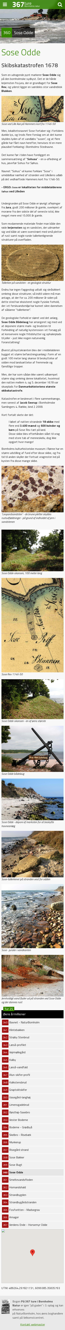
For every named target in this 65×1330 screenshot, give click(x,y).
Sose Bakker (13, 1157)
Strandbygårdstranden (19, 1202)
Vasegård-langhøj (17, 1097)
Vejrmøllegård (14, 1052)
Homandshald (14, 1187)
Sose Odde (13, 1172)
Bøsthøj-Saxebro (16, 1112)
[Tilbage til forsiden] (26, 4)
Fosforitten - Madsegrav (21, 1210)
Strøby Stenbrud (16, 1037)
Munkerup (12, 1142)
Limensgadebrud (16, 1105)
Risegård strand (16, 1150)
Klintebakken (14, 1030)
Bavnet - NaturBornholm (21, 1022)
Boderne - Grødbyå (17, 1127)
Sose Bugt (12, 1165)
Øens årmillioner (14, 1013)
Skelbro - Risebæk (17, 1135)
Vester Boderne (15, 1120)
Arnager (11, 1217)
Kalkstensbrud (15, 1082)
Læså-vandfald (15, 1067)
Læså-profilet (14, 1045)
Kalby (9, 1060)
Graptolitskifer (15, 1090)
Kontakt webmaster (32, 1324)
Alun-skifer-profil (16, 1075)
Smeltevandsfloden (18, 1179)
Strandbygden (14, 1195)
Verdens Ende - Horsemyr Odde (25, 1225)
